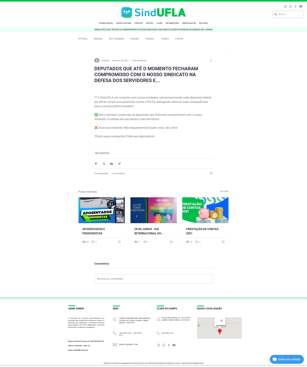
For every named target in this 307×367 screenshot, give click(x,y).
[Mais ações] (211, 60)
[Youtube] (301, 6)
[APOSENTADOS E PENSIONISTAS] (102, 210)
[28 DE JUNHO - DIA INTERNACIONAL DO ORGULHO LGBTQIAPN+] (153, 210)
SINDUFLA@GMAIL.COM (128, 344)
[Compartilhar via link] (119, 163)
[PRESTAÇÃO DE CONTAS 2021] (205, 210)
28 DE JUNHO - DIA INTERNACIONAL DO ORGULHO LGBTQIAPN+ (149, 231)
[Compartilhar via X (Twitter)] (103, 163)
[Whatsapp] (290, 6)
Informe (179, 38)
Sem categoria (116, 38)
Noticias (98, 38)
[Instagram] (285, 6)
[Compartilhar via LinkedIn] (111, 163)
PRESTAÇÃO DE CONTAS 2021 (202, 231)
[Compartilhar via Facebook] (95, 163)
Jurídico (165, 38)
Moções (150, 38)
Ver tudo (224, 191)
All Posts (82, 38)
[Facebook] (295, 6)
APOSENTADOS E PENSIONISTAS (93, 231)
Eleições (134, 38)
